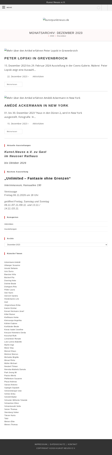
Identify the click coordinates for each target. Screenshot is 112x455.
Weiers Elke (9, 421)
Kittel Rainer (9, 314)
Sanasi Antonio (10, 385)
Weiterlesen (14, 85)
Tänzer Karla (9, 415)
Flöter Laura (9, 290)
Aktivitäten (38, 76)
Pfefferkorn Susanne (13, 379)
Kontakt (72, 444)
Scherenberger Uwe (13, 391)
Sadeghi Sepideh (11, 388)
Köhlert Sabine (10, 323)
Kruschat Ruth (10, 336)
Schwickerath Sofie (12, 406)
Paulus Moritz (10, 375)
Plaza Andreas (10, 382)
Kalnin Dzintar (10, 308)
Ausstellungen (10, 229)
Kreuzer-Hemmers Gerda (15, 333)
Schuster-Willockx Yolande (15, 400)
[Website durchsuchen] (105, 7)
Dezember (61, 36)
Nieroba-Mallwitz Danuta (15, 369)
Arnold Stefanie (11, 268)
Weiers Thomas (11, 424)
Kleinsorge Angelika (13, 320)
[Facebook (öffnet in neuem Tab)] (98, 7)
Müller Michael (10, 363)
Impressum (41, 444)
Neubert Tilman (11, 366)
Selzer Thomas (10, 409)
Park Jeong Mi (10, 372)
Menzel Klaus (10, 351)
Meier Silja (9, 348)
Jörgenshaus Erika (12, 305)
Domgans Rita (10, 287)
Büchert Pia (9, 277)
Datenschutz (57, 444)
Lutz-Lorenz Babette (13, 342)
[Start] (46, 36)
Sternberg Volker (11, 412)
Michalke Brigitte (11, 357)
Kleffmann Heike (11, 317)
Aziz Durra (8, 271)
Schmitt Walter (10, 397)
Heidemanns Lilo (11, 299)
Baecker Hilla (10, 274)
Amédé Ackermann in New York (36, 105)
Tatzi (6, 418)
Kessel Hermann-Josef (14, 311)
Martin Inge (9, 345)
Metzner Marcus (11, 354)
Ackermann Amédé (12, 262)
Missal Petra (9, 360)
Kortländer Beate (11, 326)
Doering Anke (10, 280)
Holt (6, 302)
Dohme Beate (10, 284)
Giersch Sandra (11, 296)
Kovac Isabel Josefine (13, 329)
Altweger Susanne (12, 265)
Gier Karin (8, 293)
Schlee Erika (9, 394)
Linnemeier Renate (12, 339)
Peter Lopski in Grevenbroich (36, 58)
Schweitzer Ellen (11, 403)
